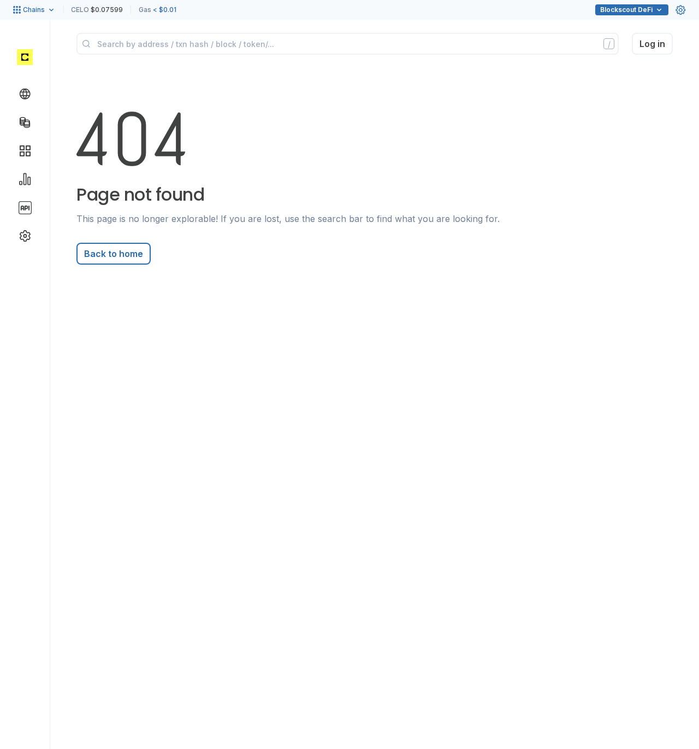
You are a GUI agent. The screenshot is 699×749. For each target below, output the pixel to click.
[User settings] (680, 9)
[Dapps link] (25, 151)
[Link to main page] (25, 57)
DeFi (626, 9)
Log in (652, 43)
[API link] (25, 208)
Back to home (113, 253)
